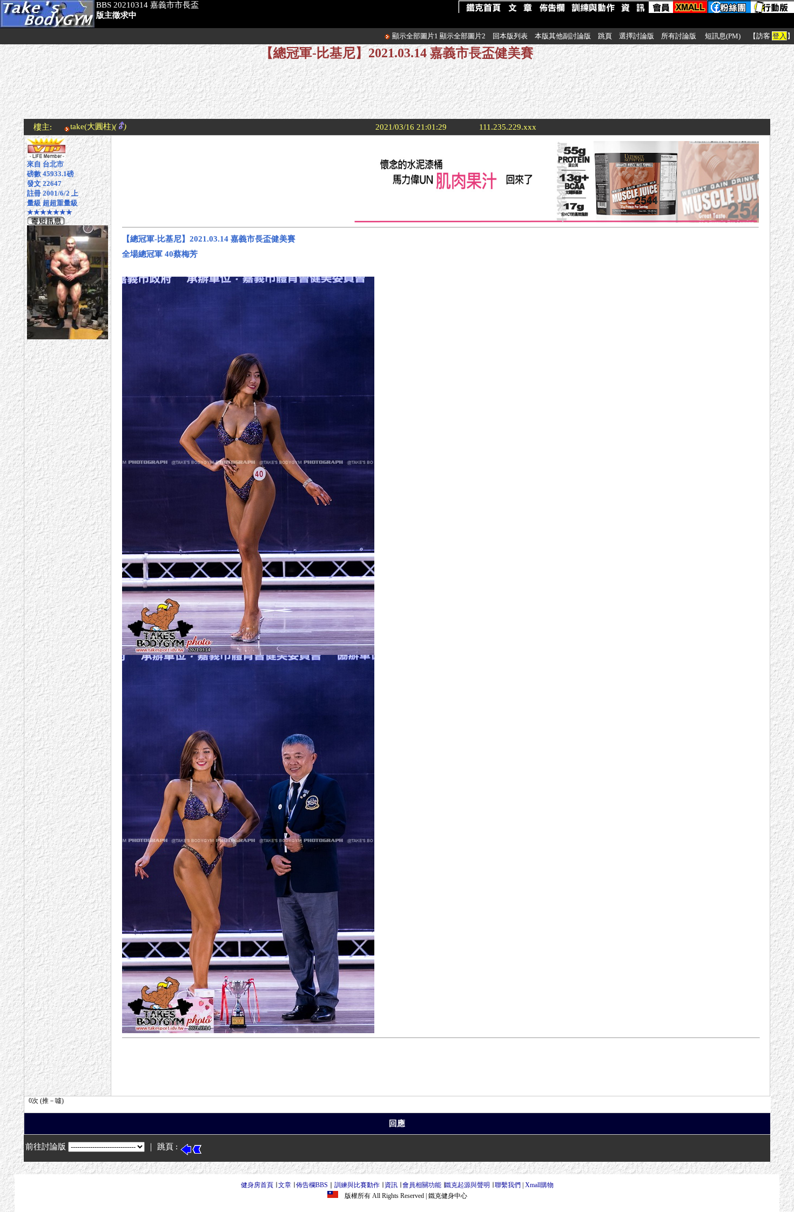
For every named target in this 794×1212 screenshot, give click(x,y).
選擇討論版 (636, 36)
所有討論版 (678, 36)
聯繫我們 (508, 1185)
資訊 (391, 1185)
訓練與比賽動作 (357, 1185)
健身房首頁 (257, 1185)
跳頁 (605, 36)
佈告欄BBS (312, 1185)
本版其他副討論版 (563, 36)
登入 (779, 36)
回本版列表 (510, 36)
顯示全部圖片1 (415, 36)
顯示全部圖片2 (463, 36)
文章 (284, 1185)
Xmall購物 (539, 1185)
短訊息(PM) (723, 36)
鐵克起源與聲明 (467, 1185)
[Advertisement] (397, 94)
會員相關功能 (421, 1185)
